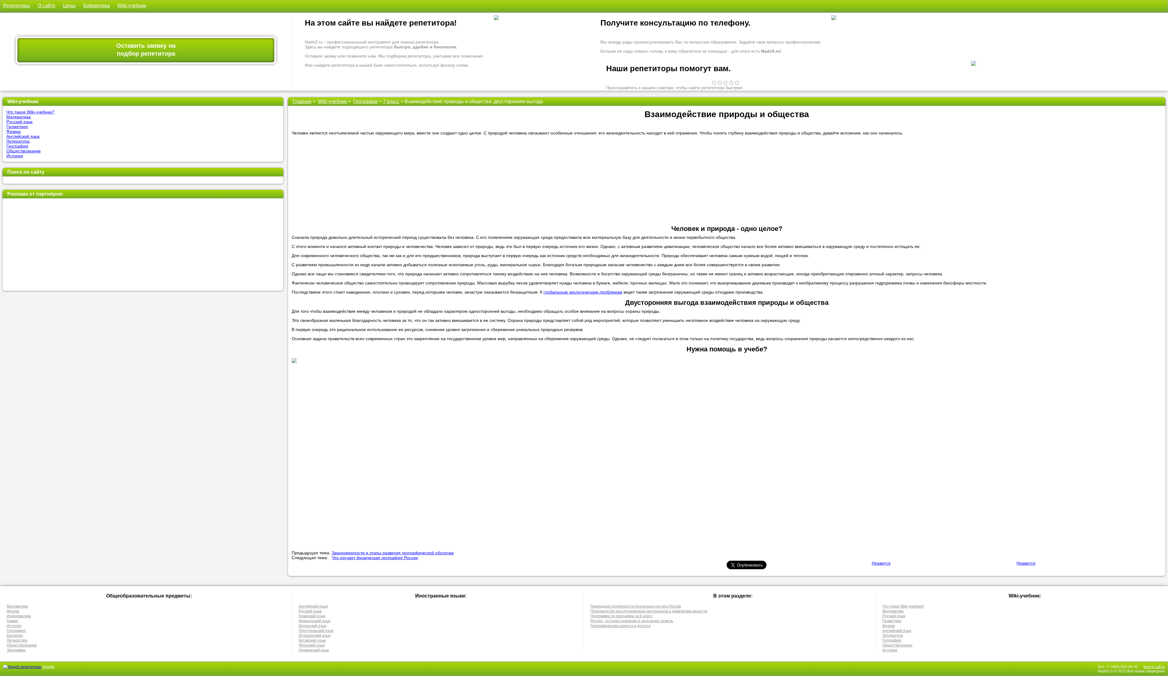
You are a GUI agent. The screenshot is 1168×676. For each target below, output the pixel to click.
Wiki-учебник (131, 5)
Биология (15, 635)
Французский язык (314, 621)
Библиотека (96, 5)
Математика (18, 116)
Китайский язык (312, 640)
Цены (69, 5)
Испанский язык (312, 626)
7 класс (391, 101)
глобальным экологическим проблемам (583, 292)
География (17, 146)
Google (48, 667)
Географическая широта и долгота (620, 626)
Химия (12, 621)
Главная (302, 101)
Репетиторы (16, 5)
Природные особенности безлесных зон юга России (635, 606)
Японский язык (312, 645)
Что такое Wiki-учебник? (30, 112)
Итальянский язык (314, 635)
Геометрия (17, 126)
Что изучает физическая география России (375, 557)
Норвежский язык (314, 650)
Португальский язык (316, 631)
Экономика (16, 650)
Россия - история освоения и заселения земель (631, 621)
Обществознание (23, 150)
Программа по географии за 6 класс (621, 616)
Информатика (19, 616)
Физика (13, 131)
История (14, 155)
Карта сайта (1154, 667)
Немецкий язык (312, 616)
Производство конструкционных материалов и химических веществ (648, 611)
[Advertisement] (141, 244)
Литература (18, 141)
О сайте (46, 5)
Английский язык (23, 136)
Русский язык (19, 121)
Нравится (881, 563)
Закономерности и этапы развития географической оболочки (393, 552)
